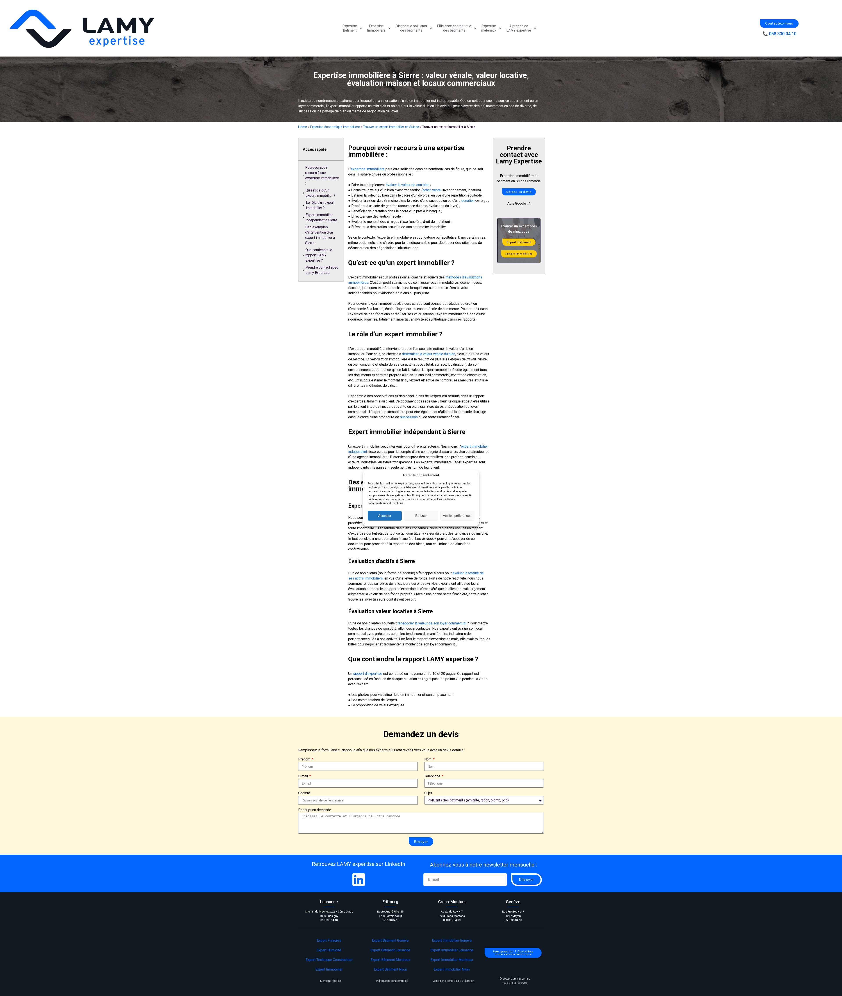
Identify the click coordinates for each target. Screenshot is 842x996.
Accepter (384, 515)
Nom (428, 759)
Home (302, 127)
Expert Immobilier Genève (452, 940)
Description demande (314, 810)
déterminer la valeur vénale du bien (428, 354)
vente (436, 190)
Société (304, 793)
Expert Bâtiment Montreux (390, 960)
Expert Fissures (329, 940)
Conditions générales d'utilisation (453, 980)
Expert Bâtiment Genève (390, 940)
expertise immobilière (368, 169)
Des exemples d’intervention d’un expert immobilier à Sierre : (320, 235)
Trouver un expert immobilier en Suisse (391, 127)
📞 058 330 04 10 (779, 33)
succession (409, 417)
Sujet (428, 793)
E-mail (303, 776)
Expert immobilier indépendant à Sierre (321, 217)
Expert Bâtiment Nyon (390, 969)
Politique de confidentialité (392, 980)
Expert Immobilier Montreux (451, 960)
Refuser (421, 515)
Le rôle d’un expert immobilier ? (320, 205)
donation (468, 200)
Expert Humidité (329, 950)
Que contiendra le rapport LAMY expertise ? (318, 255)
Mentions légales (330, 980)
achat (427, 190)
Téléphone (432, 776)
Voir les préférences (457, 515)
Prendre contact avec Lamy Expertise (322, 270)
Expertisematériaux (488, 28)
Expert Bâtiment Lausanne (390, 950)
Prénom (304, 759)
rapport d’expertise (367, 674)
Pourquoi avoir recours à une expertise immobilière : (322, 175)
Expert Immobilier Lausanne (451, 950)
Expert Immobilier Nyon (452, 969)
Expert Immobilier (329, 969)
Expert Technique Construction (329, 960)
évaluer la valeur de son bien (407, 185)
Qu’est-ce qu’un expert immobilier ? (320, 193)
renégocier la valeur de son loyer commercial (432, 623)
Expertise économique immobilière (335, 127)
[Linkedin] (358, 879)
